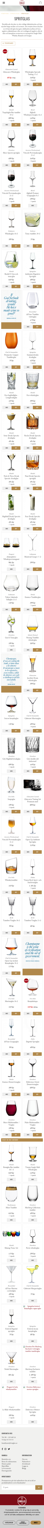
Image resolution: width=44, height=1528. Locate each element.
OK (38, 1487)
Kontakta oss (6, 1459)
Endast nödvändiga (23, 1522)
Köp (16, 84)
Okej (36, 1522)
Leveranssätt (6, 1468)
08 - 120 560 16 (10, 1437)
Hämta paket (6, 1464)
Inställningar (9, 1522)
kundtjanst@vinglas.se (9, 1443)
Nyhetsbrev (26, 1462)
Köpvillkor (5, 1466)
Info (7, 84)
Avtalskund (26, 1464)
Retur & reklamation (9, 1462)
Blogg (24, 1468)
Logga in (25, 1466)
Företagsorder (7, 1471)
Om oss (24, 1459)
